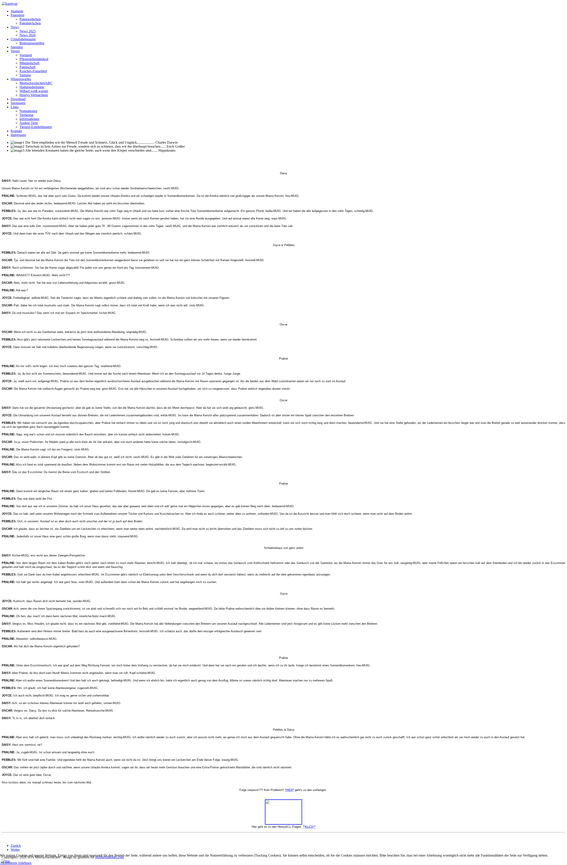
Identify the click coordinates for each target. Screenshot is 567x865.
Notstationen (28, 111)
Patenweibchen (30, 19)
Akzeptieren (8, 863)
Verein (15, 51)
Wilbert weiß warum (33, 91)
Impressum (18, 135)
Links (15, 107)
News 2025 (27, 31)
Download (18, 99)
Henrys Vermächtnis (33, 95)
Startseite (17, 11)
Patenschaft (27, 67)
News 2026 (27, 35)
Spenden (17, 47)
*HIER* (289, 790)
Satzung (25, 75)
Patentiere (17, 15)
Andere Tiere (28, 123)
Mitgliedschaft (29, 63)
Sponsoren (18, 103)
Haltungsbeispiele (31, 87)
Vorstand (25, 55)
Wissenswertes (21, 79)
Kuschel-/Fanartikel (33, 71)
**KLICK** (309, 826)
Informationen (29, 119)
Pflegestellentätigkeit (33, 59)
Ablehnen (24, 863)
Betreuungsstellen (31, 43)
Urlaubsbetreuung (23, 39)
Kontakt (16, 131)
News (15, 27)
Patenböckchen (30, 23)
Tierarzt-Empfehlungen (35, 127)
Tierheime (26, 115)
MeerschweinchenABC (35, 83)
